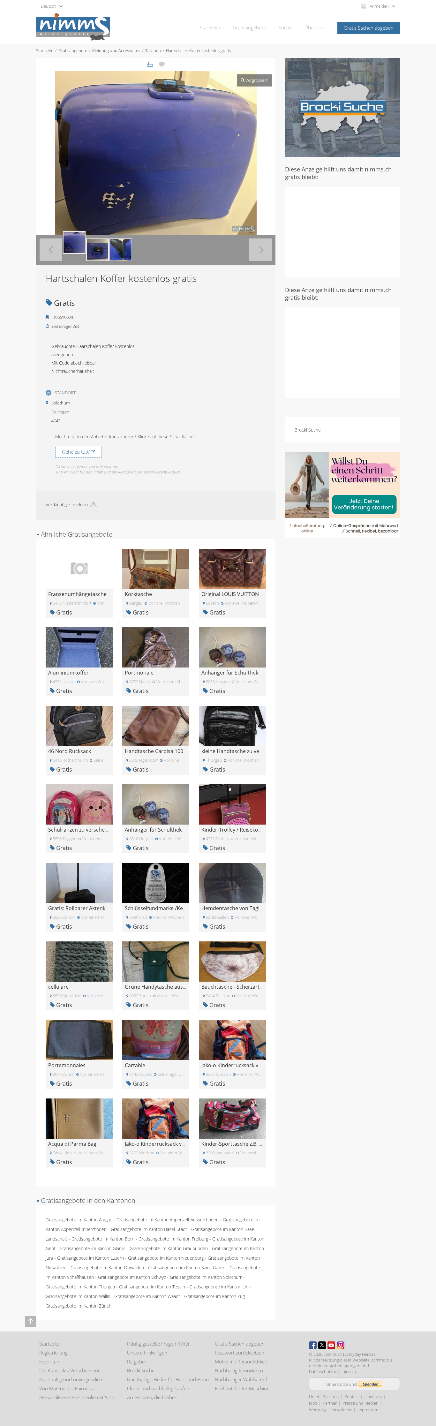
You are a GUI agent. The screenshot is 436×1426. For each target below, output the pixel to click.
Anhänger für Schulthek (229, 672)
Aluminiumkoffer (68, 672)
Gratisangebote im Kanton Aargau (79, 1220)
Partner (330, 1403)
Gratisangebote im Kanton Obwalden (107, 1267)
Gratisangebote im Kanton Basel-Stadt (149, 1229)
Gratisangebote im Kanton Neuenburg (166, 1258)
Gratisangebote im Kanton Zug (214, 1296)
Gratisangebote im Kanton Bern (102, 1239)
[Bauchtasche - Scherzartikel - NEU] (232, 961)
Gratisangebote (249, 27)
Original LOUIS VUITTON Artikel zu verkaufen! (255, 594)
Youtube (331, 1345)
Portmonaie (139, 672)
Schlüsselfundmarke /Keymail (160, 908)
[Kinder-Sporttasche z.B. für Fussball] (232, 1118)
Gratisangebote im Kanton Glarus (92, 1248)
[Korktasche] (155, 568)
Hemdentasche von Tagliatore (237, 908)
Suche (285, 27)
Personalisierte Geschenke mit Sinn (76, 1397)
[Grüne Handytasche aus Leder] (155, 961)
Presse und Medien (360, 1403)
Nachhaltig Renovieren (239, 1370)
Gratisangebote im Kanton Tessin (152, 1287)
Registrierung (53, 1352)
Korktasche (138, 594)
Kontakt (351, 1397)
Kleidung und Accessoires (116, 50)
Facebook (313, 1345)
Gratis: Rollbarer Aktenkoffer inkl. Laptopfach (102, 908)
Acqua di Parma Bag (72, 1143)
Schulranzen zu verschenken (82, 829)
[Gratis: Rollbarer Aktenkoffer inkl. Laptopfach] (79, 882)
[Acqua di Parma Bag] (79, 1118)
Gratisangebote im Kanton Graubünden (169, 1248)
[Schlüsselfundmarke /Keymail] (155, 882)
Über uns (314, 27)
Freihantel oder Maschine (242, 1388)
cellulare (58, 986)
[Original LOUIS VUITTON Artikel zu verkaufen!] (232, 568)
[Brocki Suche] (342, 107)
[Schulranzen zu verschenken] (79, 804)
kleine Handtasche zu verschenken (242, 751)
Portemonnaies (67, 1065)
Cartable (135, 1065)
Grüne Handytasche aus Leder (161, 986)
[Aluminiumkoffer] (79, 647)
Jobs (313, 1403)
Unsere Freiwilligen (147, 1352)
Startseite (210, 27)
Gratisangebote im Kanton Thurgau (80, 1287)
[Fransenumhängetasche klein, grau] (79, 568)
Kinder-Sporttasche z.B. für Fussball (244, 1143)
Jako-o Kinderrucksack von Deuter (242, 1065)
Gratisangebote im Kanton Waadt (147, 1296)
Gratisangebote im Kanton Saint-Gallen (186, 1267)
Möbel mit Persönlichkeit (241, 1361)
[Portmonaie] (155, 647)
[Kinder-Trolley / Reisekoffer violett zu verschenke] (232, 804)
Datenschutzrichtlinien (330, 1371)
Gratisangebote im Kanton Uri (218, 1287)
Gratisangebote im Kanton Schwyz (132, 1277)
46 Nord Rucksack (69, 751)
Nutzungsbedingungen (338, 1366)
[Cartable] (155, 1040)
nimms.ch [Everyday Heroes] (350, 1354)
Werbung (318, 1410)
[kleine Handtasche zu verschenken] (232, 725)
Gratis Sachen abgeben (369, 28)
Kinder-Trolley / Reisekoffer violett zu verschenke (260, 829)
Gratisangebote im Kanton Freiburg (173, 1239)
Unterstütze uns (324, 1397)
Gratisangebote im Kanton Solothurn (206, 1277)
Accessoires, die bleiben (152, 1397)
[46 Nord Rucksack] (79, 725)
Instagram (340, 1345)
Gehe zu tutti (76, 452)
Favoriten (49, 1361)
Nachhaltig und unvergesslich (70, 1379)
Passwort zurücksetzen (239, 1352)
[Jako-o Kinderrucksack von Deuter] (232, 1040)
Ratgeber (137, 1361)
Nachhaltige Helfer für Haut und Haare (168, 1379)
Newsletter (342, 1410)
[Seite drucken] (150, 64)
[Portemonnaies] (79, 1040)
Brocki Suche (308, 430)
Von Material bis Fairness (66, 1388)
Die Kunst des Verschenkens (69, 1370)
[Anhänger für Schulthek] (232, 647)
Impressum (367, 1410)
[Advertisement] (342, 231)
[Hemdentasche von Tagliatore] (232, 882)
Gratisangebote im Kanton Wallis (78, 1296)
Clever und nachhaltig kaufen (158, 1388)
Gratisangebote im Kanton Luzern (90, 1258)
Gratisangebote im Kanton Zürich (78, 1306)
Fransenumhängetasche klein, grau (90, 594)
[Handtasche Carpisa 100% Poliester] (155, 725)
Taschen (153, 50)
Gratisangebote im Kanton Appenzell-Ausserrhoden (168, 1220)
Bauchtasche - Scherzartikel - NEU (241, 986)
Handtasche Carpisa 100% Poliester (167, 751)
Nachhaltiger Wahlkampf (241, 1379)
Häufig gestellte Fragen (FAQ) (158, 1343)
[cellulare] (79, 961)
